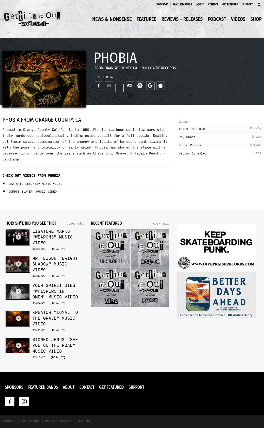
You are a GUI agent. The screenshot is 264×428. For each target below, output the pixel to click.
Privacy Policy (58, 421)
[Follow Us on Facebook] (10, 401)
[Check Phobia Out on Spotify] (140, 86)
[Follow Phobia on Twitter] (119, 88)
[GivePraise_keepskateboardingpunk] (216, 248)
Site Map (84, 421)
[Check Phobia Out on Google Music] (150, 86)
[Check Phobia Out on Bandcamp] (130, 86)
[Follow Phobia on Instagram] (109, 86)
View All (75, 223)
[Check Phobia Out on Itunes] (161, 86)
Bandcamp (10, 159)
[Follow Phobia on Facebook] (99, 86)
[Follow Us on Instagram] (24, 401)
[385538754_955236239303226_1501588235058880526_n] (216, 296)
